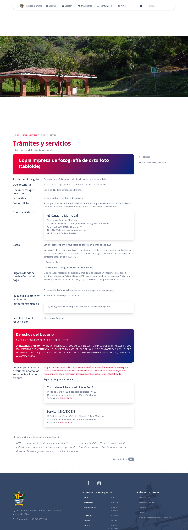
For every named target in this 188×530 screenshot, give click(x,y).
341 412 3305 (112, 502)
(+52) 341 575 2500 (38, 519)
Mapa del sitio (144, 497)
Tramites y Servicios (147, 502)
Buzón (141, 512)
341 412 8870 (66, 398)
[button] (89, 483)
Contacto (142, 507)
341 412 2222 (112, 497)
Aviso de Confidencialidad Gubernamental (155, 517)
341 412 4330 (112, 525)
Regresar (145, 156)
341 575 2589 (66, 422)
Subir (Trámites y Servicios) (154, 162)
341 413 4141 (112, 515)
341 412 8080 (112, 507)
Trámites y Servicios (29, 135)
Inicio (17, 135)
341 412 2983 (112, 528)
